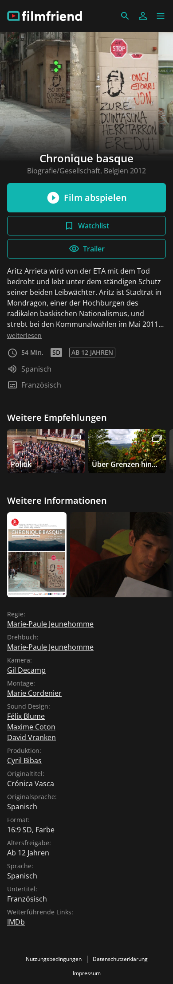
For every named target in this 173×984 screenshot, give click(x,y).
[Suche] (125, 16)
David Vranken (31, 737)
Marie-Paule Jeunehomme (50, 624)
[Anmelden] (143, 16)
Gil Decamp (26, 670)
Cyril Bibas (24, 760)
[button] (160, 16)
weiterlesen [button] (24, 335)
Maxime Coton (31, 727)
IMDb (16, 922)
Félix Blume (26, 716)
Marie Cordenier (34, 693)
